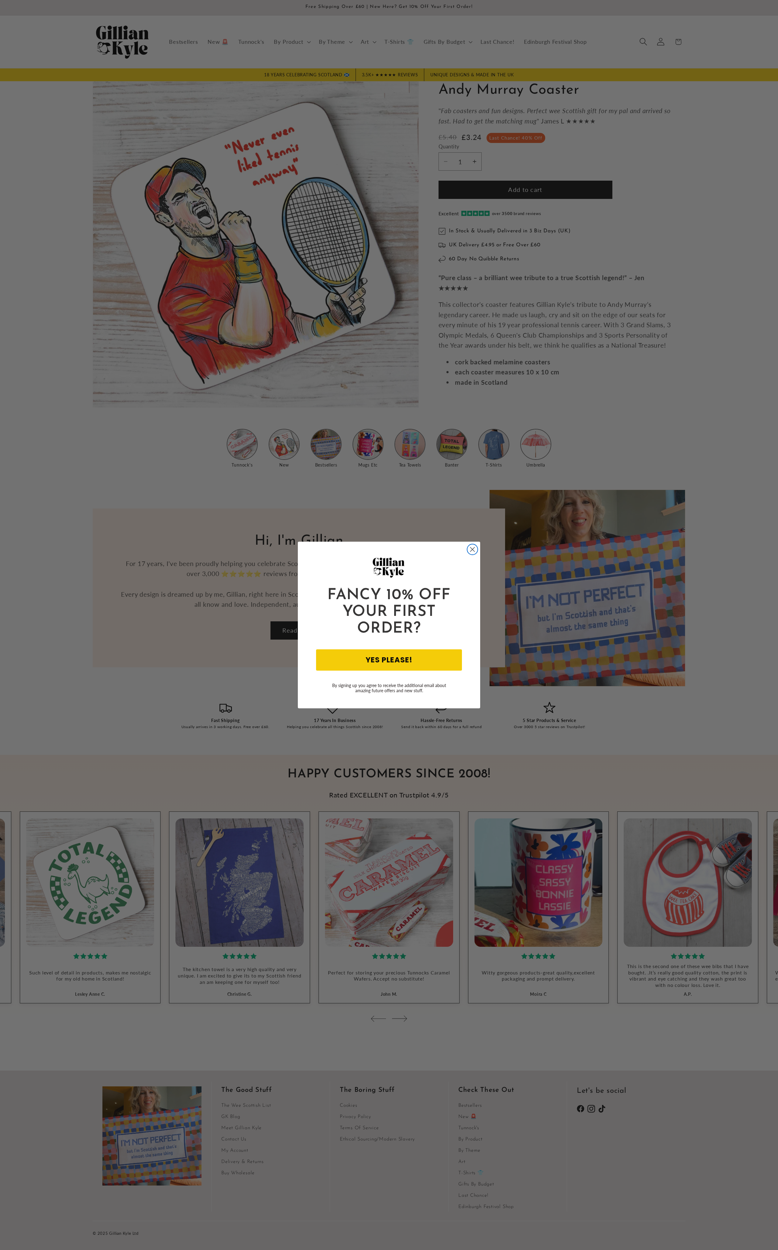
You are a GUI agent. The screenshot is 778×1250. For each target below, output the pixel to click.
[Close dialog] (472, 549)
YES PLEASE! (389, 660)
